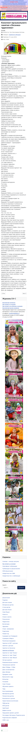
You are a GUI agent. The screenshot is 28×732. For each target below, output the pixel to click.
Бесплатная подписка (8, 302)
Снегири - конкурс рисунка (10, 561)
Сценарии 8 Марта (8, 638)
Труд (3, 689)
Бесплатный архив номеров (10, 308)
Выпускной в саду (7, 677)
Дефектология (6, 710)
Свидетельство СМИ (8, 573)
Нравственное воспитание (10, 701)
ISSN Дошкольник (7, 571)
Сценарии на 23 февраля (9, 636)
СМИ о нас (5, 720)
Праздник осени (7, 674)
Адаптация (5, 708)
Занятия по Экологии (8, 648)
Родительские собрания (9, 717)
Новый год (5, 633)
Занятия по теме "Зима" (9, 655)
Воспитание (5, 624)
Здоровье (5, 626)
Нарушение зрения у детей (10, 713)
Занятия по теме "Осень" (9, 653)
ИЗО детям (5, 705)
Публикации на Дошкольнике (11, 568)
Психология (6, 619)
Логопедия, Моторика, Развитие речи (13, 715)
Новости (5, 614)
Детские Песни (6, 609)
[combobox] (9, 587)
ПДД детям (5, 703)
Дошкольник (6, 597)
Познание (5, 681)
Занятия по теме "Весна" (9, 657)
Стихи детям (6, 607)
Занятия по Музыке (8, 650)
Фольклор (5, 679)
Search (4, 585)
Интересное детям (8, 605)
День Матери (6, 672)
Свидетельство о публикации (11, 576)
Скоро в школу (6, 617)
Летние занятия (7, 660)
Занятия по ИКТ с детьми (10, 643)
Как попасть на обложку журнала (12, 306)
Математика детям (8, 693)
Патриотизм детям (8, 696)
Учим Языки (6, 612)
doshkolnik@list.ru (14, 313)
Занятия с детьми (7, 645)
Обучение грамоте (7, 686)
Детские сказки (7, 602)
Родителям (5, 631)
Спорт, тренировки (8, 629)
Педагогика (5, 621)
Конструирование (7, 691)
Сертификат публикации (9, 566)
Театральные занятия (8, 665)
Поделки (5, 600)
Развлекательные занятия (10, 662)
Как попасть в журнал (9, 564)
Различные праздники (8, 641)
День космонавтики (8, 669)
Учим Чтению (6, 684)
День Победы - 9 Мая (8, 667)
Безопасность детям (8, 698)
